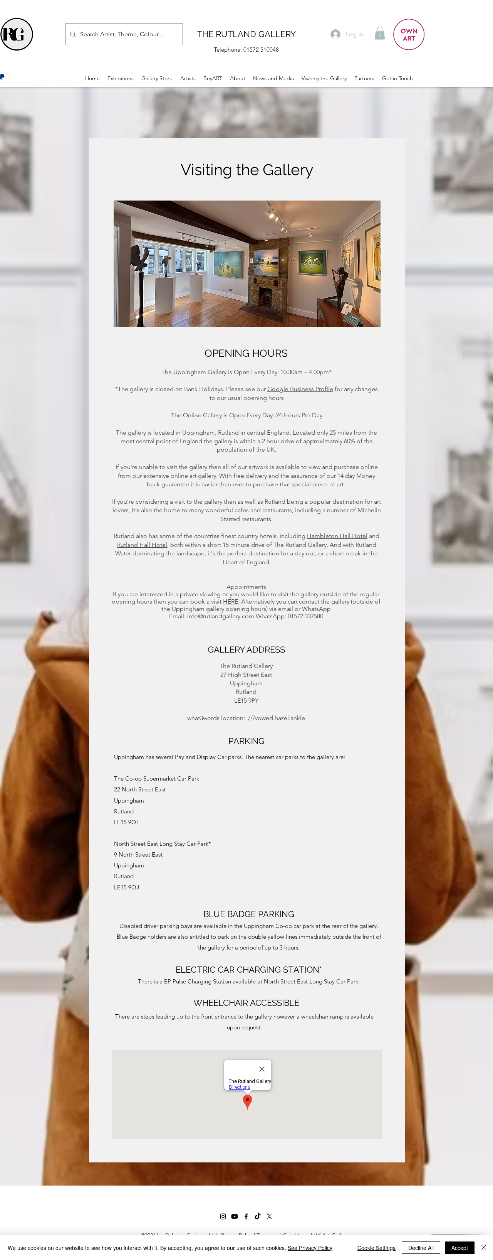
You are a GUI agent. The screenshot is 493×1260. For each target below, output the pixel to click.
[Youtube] (234, 1216)
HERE (230, 601)
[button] (379, 33)
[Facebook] (246, 1216)
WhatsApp (316, 608)
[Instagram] (223, 1216)
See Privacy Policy (310, 1248)
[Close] (483, 1247)
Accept (459, 1248)
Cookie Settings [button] (376, 1248)
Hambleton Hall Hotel (337, 536)
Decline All (421, 1248)
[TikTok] (258, 1216)
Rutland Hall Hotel (142, 544)
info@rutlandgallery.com (220, 616)
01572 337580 (305, 616)
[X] (269, 1216)
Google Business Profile (300, 389)
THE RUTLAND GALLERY (246, 34)
